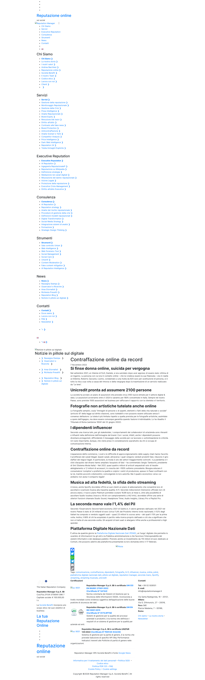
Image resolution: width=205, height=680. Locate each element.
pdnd (155, 572)
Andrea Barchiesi (50, 67)
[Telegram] (119, 561)
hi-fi (127, 572)
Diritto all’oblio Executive (53, 189)
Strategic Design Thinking (54, 230)
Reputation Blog (49, 295)
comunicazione (82, 572)
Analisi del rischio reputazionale (56, 210)
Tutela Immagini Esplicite (53, 148)
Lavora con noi (49, 81)
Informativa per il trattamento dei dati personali (94, 660)
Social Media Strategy (52, 221)
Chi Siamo (46, 26)
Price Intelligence (50, 139)
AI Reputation (48, 163)
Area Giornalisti (49, 289)
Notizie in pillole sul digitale (54, 298)
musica (143, 572)
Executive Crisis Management (55, 186)
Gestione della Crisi (51, 108)
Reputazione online (54, 15)
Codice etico (48, 78)
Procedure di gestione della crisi (56, 213)
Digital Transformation (52, 218)
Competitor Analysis (51, 136)
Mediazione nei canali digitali (55, 175)
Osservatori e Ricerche (52, 286)
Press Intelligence (50, 111)
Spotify (155, 575)
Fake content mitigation (53, 265)
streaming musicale (89, 578)
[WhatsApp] (119, 557)
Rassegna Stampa (50, 283)
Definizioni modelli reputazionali (56, 216)
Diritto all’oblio (49, 122)
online (149, 572)
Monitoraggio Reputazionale (55, 105)
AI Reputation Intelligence (53, 268)
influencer (134, 572)
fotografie (119, 572)
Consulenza (46, 34)
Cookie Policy (94, 669)
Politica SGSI (124, 660)
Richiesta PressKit (50, 292)
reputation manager (128, 575)
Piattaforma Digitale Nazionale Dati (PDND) (116, 533)
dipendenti (109, 572)
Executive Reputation (51, 32)
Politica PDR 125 (99, 666)
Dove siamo (47, 313)
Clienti (45, 84)
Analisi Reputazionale (52, 114)
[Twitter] (119, 553)
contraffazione (97, 572)
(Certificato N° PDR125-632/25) (106, 632)
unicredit (103, 578)
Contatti (45, 43)
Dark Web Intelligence (52, 142)
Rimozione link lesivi (51, 119)
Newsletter (47, 322)
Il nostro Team (48, 76)
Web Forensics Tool (51, 251)
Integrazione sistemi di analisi (55, 224)
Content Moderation (51, 262)
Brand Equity (48, 116)
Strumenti (45, 37)
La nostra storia (49, 61)
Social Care (47, 257)
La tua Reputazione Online (48, 621)
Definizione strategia (51, 172)
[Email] (119, 565)
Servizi (44, 29)
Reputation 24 (48, 145)
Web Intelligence (49, 248)
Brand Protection (50, 128)
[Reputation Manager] (45, 23)
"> (43, 329)
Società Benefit (49, 73)
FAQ (44, 319)
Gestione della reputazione (54, 102)
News (43, 40)
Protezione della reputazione (55, 183)
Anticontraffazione (50, 131)
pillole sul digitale (110, 575)
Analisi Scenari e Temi (52, 134)
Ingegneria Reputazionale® (54, 166)
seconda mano (144, 575)
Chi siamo (142, 616)
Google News (125, 653)
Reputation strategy (51, 207)
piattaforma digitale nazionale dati (85, 575)
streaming (74, 578)
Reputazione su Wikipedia (54, 169)
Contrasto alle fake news (53, 125)
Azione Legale (48, 180)
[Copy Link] (119, 569)
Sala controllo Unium (51, 245)
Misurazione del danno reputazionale (59, 177)
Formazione (47, 227)
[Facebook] (119, 550)
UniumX (45, 260)
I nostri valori (48, 64)
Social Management (51, 254)
